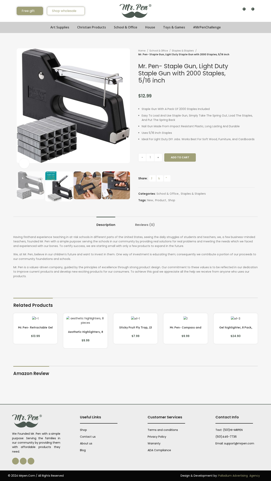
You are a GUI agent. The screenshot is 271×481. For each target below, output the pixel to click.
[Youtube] (31, 461)
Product (160, 200)
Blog (83, 450)
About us (86, 443)
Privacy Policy (157, 437)
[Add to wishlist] (202, 157)
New (150, 200)
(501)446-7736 (226, 437)
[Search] (11, 11)
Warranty (154, 443)
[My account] (259, 11)
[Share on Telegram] (167, 178)
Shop (171, 200)
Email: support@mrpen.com (234, 443)
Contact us (88, 437)
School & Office (158, 50)
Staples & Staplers (183, 50)
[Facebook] (23, 461)
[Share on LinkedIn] (160, 178)
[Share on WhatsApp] (152, 178)
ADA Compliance (159, 450)
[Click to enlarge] (24, 163)
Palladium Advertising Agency (239, 476)
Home (142, 50)
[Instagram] (15, 461)
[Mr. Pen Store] (135, 11)
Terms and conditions (163, 430)
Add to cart (180, 157)
